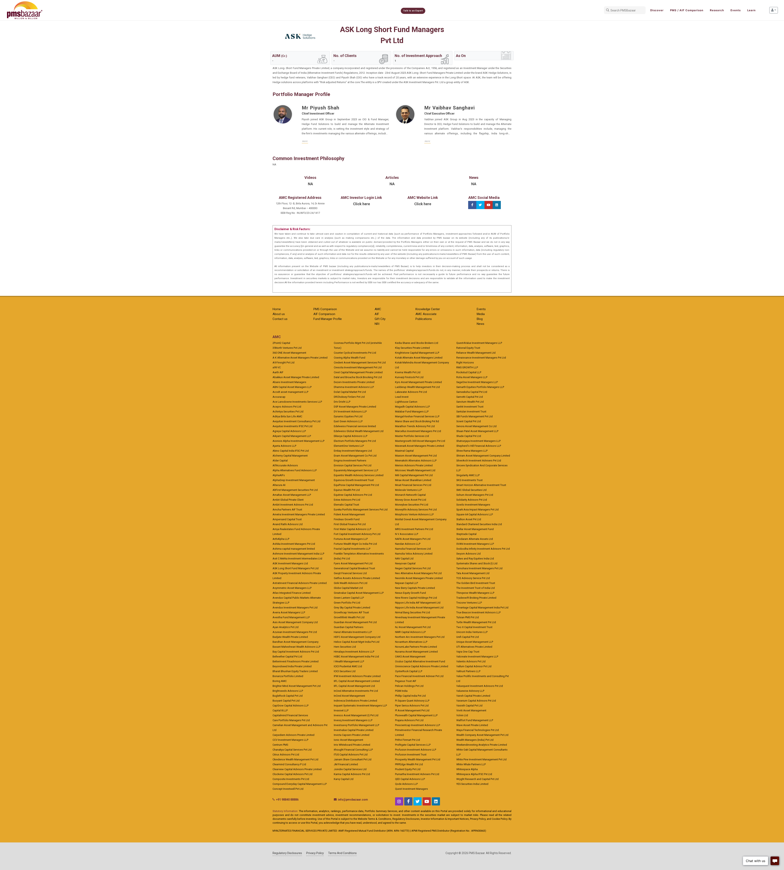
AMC (378, 309)
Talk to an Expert (413, 11)
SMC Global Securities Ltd (471, 489)
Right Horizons (465, 362)
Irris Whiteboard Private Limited (352, 744)
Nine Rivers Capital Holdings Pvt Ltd (416, 597)
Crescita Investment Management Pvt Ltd (358, 367)
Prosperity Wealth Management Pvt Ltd (417, 759)
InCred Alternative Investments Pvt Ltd (356, 690)
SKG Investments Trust (469, 480)
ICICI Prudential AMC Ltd (348, 666)
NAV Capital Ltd (404, 558)
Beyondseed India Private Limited (292, 666)
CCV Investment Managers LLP (290, 739)
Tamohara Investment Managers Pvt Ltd (479, 568)
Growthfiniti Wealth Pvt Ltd (349, 617)
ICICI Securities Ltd (344, 671)
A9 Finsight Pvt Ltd (283, 362)
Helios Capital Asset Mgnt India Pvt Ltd (356, 641)
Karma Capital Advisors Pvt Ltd (352, 774)
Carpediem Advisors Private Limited (293, 734)
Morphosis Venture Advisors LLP (414, 514)
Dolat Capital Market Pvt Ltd (350, 391)
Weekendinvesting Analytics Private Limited (481, 744)
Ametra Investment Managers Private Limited (299, 514)
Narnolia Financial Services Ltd (413, 548)
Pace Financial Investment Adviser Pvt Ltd (419, 676)
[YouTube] (488, 205)
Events (736, 10)
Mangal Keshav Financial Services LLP (417, 416)
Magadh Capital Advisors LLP (412, 406)
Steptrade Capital (466, 534)
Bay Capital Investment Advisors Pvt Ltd (296, 651)
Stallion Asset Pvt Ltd (468, 519)
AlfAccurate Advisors (285, 465)
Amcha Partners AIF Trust (287, 509)
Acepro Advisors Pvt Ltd (287, 406)
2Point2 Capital (281, 342)
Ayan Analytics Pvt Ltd (285, 627)
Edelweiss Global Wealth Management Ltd (358, 431)
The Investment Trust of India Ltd (475, 587)
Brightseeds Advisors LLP (288, 690)
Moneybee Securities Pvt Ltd (411, 504)
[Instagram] (399, 801)
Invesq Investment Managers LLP (353, 720)
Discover (657, 10)
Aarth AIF (278, 372)
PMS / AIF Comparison (686, 10)
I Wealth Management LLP (349, 661)
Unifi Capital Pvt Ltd (467, 636)
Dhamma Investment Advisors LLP (354, 387)
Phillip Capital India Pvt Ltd (410, 695)
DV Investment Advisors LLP (350, 411)
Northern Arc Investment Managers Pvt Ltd (419, 636)
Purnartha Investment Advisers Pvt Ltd (417, 774)
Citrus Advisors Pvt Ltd (286, 754)
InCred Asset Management (349, 695)
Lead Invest (402, 396)
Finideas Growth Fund (347, 519)
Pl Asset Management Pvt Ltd (412, 710)
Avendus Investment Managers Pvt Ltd (295, 607)
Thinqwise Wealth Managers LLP (475, 592)
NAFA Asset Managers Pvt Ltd (412, 538)
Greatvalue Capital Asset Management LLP (359, 592)
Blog (480, 319)
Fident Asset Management (349, 514)
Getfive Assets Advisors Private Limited (357, 578)
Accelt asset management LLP (290, 391)
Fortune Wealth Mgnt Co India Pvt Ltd (355, 543)
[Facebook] (472, 205)
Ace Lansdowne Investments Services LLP (297, 401)
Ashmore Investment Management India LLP (298, 553)
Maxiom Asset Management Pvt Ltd (416, 455)
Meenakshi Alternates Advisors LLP (416, 460)
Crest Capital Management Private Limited (358, 372)
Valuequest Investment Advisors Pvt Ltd (479, 685)
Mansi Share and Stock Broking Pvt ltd (417, 421)
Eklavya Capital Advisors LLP (350, 436)
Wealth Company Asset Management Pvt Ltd (482, 734)
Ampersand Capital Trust (287, 519)
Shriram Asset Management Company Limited (483, 455)
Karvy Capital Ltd (343, 779)
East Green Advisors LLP (348, 421)
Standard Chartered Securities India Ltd (479, 524)
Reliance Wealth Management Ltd (476, 352)
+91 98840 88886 (287, 799)
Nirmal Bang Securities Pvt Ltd (412, 612)
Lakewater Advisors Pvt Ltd (411, 391)
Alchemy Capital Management (290, 455)
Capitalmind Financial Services (290, 715)
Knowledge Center (427, 309)
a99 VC (277, 367)
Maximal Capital (404, 450)
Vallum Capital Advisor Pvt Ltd (473, 666)
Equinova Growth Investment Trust (354, 480)
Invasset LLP (341, 710)
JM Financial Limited (346, 764)
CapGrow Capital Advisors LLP (290, 705)
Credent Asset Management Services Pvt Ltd (360, 362)
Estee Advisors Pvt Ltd (347, 499)
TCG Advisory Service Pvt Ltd (473, 578)
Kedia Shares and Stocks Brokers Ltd (416, 342)
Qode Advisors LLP (406, 783)
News (480, 324)
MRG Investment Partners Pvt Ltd (414, 529)
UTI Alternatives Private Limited (474, 646)
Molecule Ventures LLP (408, 489)
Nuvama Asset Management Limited (416, 651)
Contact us (280, 319)
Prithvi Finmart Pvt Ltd (407, 739)
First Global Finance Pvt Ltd (350, 524)
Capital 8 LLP (280, 710)
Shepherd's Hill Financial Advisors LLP (478, 445)
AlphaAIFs (279, 475)
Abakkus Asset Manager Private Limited (296, 377)
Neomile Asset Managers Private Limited (419, 578)
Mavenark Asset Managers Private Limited (419, 445)
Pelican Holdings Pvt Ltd (409, 685)
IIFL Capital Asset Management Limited (357, 681)
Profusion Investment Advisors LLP (415, 749)
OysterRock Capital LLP (408, 671)
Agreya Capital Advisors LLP (289, 431)
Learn (751, 10)
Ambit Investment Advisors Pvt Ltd (293, 504)
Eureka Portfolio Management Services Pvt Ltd (361, 509)
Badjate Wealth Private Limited (290, 636)
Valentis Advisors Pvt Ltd (471, 661)
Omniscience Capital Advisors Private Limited (421, 666)
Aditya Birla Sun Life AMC (287, 416)
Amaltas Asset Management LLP (292, 494)
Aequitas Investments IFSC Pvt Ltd (292, 426)
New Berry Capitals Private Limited (415, 587)
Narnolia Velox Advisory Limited (413, 553)
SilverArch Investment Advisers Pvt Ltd (478, 460)
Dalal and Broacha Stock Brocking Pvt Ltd (358, 377)
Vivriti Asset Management (471, 710)
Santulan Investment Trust (471, 411)
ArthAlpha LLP (281, 538)
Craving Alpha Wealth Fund (349, 357)
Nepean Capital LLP (406, 583)
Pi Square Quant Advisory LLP (412, 700)
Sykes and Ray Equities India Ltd (475, 558)
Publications (423, 319)
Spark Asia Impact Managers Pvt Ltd (477, 509)
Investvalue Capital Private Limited (353, 730)
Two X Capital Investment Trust (474, 627)
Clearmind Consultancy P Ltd (289, 764)
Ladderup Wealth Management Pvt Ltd (417, 387)
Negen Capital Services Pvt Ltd (413, 568)
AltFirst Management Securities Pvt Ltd (295, 489)
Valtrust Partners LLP (468, 671)
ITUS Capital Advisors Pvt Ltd (351, 754)
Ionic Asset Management (348, 739)
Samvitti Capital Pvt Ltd (469, 396)
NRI (377, 324)
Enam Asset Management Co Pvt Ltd (355, 455)
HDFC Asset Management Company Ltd (357, 636)
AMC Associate (426, 314)
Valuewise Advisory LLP (470, 690)
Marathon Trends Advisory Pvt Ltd (415, 426)
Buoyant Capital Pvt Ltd (286, 700)
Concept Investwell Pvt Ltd (288, 788)
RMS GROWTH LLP (467, 367)
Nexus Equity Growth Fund (410, 592)
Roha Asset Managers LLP (471, 377)
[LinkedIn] (497, 205)
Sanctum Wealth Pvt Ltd (470, 401)
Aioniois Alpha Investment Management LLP (298, 440)
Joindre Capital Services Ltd (350, 769)
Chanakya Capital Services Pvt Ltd (292, 749)
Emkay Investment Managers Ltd (353, 450)
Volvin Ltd (462, 715)
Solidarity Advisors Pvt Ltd (471, 499)
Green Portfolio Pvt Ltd (347, 602)
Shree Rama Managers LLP (472, 450)
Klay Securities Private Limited (412, 347)
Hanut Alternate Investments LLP (353, 632)
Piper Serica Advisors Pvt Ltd (412, 705)
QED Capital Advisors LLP (410, 779)
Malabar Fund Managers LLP (412, 411)
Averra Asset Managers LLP (289, 612)
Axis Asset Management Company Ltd (295, 622)
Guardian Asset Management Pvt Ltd (355, 622)
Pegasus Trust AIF (405, 681)
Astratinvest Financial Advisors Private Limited (300, 583)
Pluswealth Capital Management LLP (416, 715)
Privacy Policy (315, 853)
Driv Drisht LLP (342, 401)
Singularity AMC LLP (468, 475)
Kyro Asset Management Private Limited (418, 382)
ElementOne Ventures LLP (349, 445)
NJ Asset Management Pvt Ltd (413, 627)
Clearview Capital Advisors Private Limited (297, 769)
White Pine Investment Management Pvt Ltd (481, 759)
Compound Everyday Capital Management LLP (300, 783)
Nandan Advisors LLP (407, 543)
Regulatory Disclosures (287, 853)
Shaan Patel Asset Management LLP (477, 431)
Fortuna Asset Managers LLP (351, 538)
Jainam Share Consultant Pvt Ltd (352, 759)
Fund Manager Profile (327, 319)
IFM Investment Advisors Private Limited (357, 676)
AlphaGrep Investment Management (294, 480)
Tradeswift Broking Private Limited (476, 597)
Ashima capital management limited (294, 548)
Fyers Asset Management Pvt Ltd (353, 563)
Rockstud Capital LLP (468, 372)
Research (717, 10)
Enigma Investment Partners (350, 460)
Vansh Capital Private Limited (473, 695)
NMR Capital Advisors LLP (410, 632)
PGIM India (401, 690)
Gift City (380, 319)
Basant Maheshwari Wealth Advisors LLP (296, 646)
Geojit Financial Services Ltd (350, 573)
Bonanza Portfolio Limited (288, 676)
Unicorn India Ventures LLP (472, 632)
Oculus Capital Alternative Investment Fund (420, 661)
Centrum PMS (280, 744)
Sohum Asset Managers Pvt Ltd (474, 494)
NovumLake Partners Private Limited (416, 646)
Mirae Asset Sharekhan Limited (413, 480)
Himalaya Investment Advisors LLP (354, 651)
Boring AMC (280, 681)
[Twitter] (480, 205)
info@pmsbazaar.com (353, 799)
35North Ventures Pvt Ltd (287, 347)
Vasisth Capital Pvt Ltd (469, 705)
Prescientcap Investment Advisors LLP (417, 725)
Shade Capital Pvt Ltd (468, 436)
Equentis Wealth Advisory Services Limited (358, 475)
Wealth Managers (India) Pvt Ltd (474, 739)
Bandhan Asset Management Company (295, 641)
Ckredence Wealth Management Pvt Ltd (295, 759)
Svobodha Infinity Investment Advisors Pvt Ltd (483, 548)
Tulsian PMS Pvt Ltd (467, 617)
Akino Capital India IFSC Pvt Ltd (291, 450)
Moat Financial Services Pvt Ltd (413, 485)
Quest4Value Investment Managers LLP (479, 342)
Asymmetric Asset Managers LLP (292, 587)
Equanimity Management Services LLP (356, 470)
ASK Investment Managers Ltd (290, 563)
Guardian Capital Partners (348, 627)
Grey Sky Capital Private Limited (352, 607)
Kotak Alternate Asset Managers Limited (418, 357)
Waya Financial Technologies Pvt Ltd (477, 730)
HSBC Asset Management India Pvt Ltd (356, 656)
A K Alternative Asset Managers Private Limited (300, 357)
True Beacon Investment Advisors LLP (478, 612)
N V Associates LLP (406, 534)
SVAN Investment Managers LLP (475, 543)
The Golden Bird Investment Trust (475, 583)
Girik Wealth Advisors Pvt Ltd (350, 583)
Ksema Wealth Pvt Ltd (407, 372)
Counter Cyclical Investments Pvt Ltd (355, 352)
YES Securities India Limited (472, 783)
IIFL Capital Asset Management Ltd (354, 685)
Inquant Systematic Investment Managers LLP (360, 705)
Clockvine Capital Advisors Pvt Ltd (292, 774)
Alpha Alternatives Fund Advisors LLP (295, 470)
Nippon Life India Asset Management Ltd (419, 607)
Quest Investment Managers (411, 788)
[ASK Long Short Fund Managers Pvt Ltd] (300, 36)
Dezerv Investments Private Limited (354, 382)
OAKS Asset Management (410, 656)
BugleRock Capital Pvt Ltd (288, 695)
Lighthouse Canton (406, 401)
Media (481, 314)
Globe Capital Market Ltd (348, 587)
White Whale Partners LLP (471, 764)
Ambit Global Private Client (288, 499)
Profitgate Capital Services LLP (413, 744)
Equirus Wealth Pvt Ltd (347, 489)
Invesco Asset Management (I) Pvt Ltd (356, 715)
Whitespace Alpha (467, 769)
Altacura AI (279, 485)
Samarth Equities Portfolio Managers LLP (480, 387)
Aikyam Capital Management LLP (292, 436)
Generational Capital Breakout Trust (354, 568)
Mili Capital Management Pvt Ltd (414, 475)
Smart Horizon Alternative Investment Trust (481, 485)
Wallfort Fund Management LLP (474, 720)
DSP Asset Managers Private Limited (355, 406)
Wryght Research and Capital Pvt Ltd (477, 779)
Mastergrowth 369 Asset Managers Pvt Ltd (420, 440)
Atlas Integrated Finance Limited (292, 592)
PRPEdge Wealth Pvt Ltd (409, 764)
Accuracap (279, 396)
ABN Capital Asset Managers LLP (292, 387)
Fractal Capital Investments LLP (352, 548)
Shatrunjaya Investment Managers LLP (478, 440)
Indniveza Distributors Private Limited (355, 700)
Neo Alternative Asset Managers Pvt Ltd (418, 573)
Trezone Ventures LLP (469, 602)
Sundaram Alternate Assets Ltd (474, 538)
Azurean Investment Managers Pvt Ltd (295, 632)
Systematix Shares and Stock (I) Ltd (476, 563)
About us (279, 314)
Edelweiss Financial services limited (355, 426)
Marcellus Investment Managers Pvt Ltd (418, 431)
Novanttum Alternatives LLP (411, 641)
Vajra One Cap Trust (467, 651)
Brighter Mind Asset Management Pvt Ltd (297, 685)
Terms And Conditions (342, 853)
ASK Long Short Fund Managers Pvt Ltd (295, 568)
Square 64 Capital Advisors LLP (474, 514)
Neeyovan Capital (405, 563)
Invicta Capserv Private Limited (351, 734)
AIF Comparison (324, 314)
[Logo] (24, 10)
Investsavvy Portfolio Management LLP (356, 725)
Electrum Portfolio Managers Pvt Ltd (355, 440)
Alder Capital (280, 460)
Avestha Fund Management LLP (291, 617)
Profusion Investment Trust (411, 754)
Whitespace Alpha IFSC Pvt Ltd (474, 774)
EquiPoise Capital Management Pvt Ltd (356, 485)
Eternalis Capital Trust (346, 504)
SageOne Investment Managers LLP (477, 382)
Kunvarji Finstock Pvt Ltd (409, 377)
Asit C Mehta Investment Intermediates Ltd (297, 558)
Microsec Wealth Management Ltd (415, 470)
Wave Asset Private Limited (472, 725)
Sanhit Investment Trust (469, 406)
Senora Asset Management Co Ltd (476, 426)
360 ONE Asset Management (289, 352)
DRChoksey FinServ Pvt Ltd (349, 396)
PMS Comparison (325, 309)
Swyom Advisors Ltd (468, 553)
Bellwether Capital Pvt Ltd (287, 656)
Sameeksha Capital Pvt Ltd (471, 391)
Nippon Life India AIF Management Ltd (417, 602)
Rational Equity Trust (468, 347)
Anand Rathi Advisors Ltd (288, 524)
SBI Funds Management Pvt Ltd (474, 416)
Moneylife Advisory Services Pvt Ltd (416, 509)
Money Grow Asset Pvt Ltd (410, 499)
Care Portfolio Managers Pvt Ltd (291, 720)
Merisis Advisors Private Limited (414, 465)
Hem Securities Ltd (345, 646)
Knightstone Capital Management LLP (417, 352)
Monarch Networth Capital (410, 494)
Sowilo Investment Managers (473, 504)
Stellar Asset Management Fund (475, 529)
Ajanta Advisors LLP (284, 445)
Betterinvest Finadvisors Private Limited (295, 661)
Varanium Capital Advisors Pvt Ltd (476, 700)
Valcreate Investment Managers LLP (477, 656)
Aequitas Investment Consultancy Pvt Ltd (296, 421)
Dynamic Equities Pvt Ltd (348, 416)
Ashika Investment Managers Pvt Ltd (294, 543)
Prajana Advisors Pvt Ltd (409, 720)
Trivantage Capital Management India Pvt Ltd (482, 607)
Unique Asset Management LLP (474, 641)
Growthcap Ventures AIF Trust (351, 612)
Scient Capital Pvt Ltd (468, 421)
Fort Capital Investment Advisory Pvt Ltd (357, 534)
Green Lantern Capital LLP (349, 597)
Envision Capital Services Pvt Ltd (352, 465)
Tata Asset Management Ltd (472, 573)
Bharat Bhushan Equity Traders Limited (295, 671)
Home (277, 309)
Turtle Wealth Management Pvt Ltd (476, 622)
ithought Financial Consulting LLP (353, 749)
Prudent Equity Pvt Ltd (407, 769)
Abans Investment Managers (289, 382)
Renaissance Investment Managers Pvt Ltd (481, 357)
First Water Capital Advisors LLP (352, 529)
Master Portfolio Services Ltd (412, 436)
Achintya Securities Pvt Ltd (288, 411)
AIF (377, 314)
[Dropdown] (773, 10)
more (305, 141)
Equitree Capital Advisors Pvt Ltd (353, 494)
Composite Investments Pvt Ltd (291, 779)
